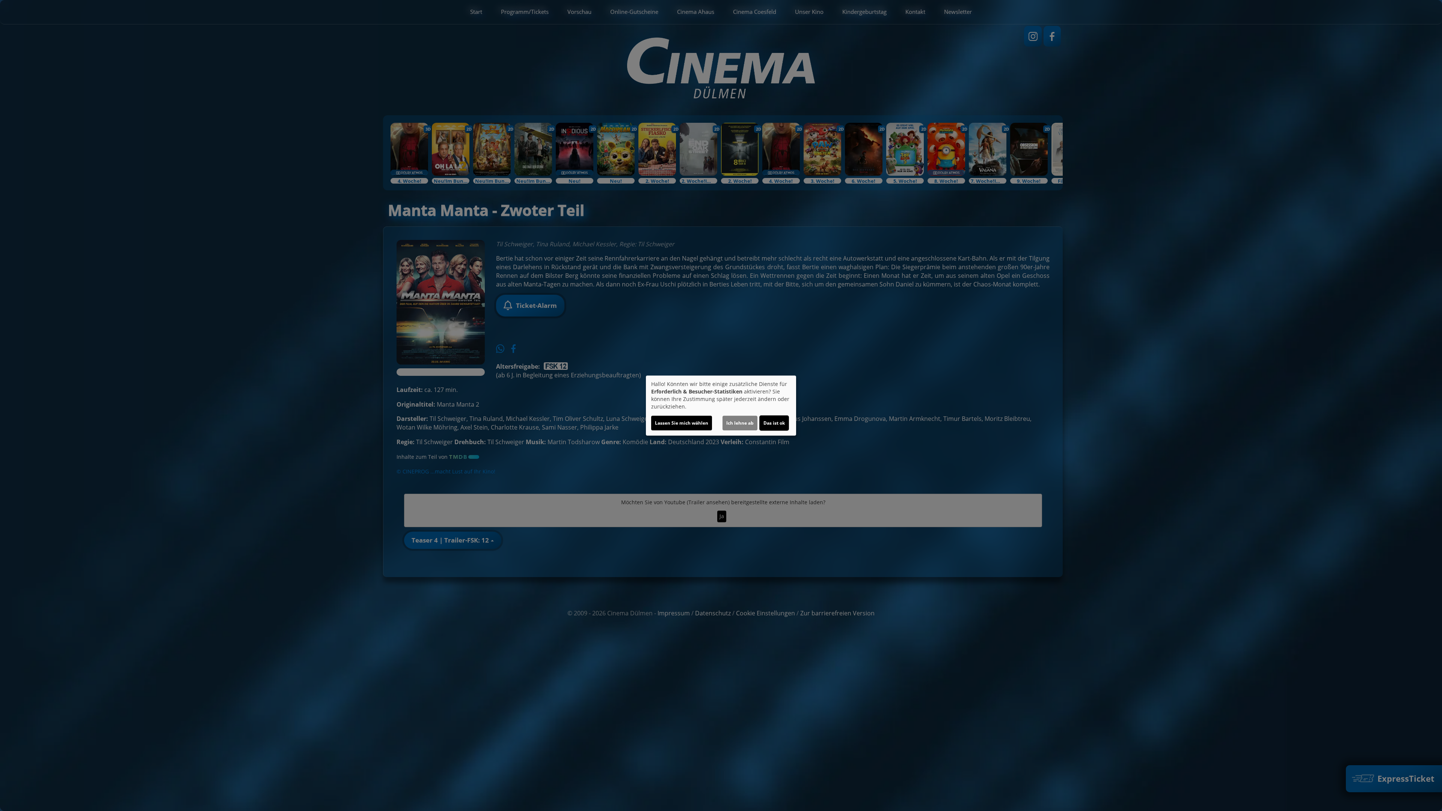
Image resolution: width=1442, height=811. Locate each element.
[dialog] (721, 405)
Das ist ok (774, 423)
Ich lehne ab (740, 423)
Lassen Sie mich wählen (681, 423)
